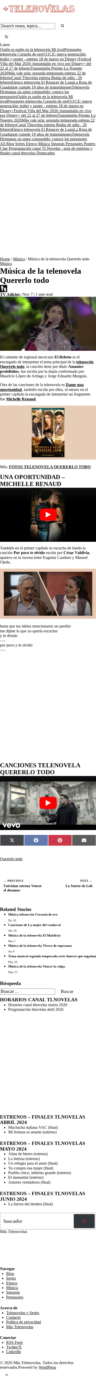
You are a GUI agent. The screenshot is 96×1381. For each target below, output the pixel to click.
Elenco (32, 144)
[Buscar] (84, 1221)
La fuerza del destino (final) (30, 1204)
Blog (10, 144)
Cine (4, 148)
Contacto (13, 1317)
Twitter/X (14, 1347)
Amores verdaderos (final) (29, 1182)
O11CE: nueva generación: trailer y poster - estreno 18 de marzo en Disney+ (46, 106)
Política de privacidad (23, 1322)
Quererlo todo (11, 859)
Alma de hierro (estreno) (28, 1154)
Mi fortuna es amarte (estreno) (32, 1132)
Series (20, 144)
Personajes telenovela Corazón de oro (40, 51)
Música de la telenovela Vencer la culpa (36, 966)
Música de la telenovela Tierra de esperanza (40, 946)
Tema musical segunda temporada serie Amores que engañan (52, 956)
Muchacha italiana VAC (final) (33, 1127)
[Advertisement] (48, 206)
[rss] (4, 1263)
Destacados (45, 153)
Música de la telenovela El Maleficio (34, 935)
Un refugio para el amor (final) (33, 1163)
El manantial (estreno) (26, 1177)
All (3, 144)
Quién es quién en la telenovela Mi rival (32, 49)
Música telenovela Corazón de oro (33, 914)
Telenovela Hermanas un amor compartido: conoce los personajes (44, 92)
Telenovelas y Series (22, 1313)
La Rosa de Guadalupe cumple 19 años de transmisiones (46, 84)
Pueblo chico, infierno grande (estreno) (39, 1173)
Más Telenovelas (19, 1327)
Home (5, 259)
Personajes (75, 144)
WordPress (47, 1367)
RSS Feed (11, 1252)
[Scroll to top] (6, 1375)
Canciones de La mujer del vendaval (34, 925)
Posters (89, 144)
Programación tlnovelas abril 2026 (35, 1009)
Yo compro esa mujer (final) (30, 1168)
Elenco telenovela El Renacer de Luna (42, 82)
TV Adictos (10, 294)
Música (44, 144)
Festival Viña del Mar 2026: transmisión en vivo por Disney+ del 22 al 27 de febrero (45, 64)
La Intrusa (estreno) (24, 1158)
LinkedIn (13, 1352)
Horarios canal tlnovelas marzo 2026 (37, 1005)
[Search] (62, 25)
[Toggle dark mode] (6, 37)
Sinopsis (58, 144)
